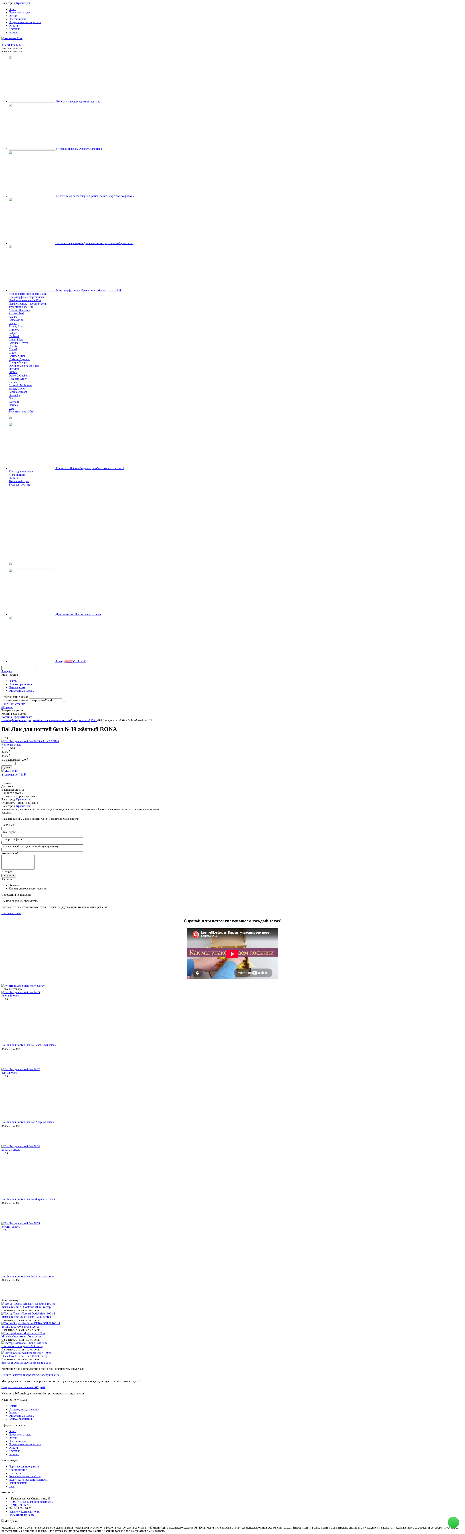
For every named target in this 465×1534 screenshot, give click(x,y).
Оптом (13, 15)
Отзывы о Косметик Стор (25, 1476)
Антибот (6, 871)
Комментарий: (10, 853)
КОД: (4, 747)
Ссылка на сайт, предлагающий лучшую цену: (30, 846)
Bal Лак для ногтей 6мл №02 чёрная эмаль (27, 1122)
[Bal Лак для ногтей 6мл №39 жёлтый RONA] (30, 741)
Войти (5, 703)
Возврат (14, 32)
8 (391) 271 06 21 (19, 1505)
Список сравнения (20, 684)
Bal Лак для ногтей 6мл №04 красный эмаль (28, 1199)
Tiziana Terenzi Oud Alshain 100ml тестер (26, 1316)
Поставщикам (17, 19)
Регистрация (17, 703)
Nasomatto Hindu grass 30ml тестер (22, 1346)
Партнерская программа (24, 1466)
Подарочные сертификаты (25, 22)
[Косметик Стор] (12, 38)
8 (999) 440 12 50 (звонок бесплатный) (32, 1501)
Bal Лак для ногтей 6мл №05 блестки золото (28, 1276)
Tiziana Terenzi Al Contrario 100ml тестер (26, 1306)
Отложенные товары (22, 690)
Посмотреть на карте (22, 1514)
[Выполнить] (64, 701)
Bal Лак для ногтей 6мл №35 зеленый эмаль (28, 1044)
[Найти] (36, 668)
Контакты (15, 1473)
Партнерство (17, 687)
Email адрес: (8, 832)
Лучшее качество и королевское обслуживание (30, 1374)
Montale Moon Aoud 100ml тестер (21, 1336)
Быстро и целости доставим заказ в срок (26, 1362)
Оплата (13, 25)
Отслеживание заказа (14, 700)
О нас (12, 9)
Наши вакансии (18, 1482)
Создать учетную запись (24, 1409)
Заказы (13, 680)
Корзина (6, 716)
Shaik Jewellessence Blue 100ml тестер (24, 1356)
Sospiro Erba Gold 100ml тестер (20, 1326)
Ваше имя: (7, 824)
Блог (12, 1486)
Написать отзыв (11, 744)
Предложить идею (20, 12)
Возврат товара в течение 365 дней (23, 1387)
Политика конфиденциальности (28, 1479)
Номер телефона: (12, 839)
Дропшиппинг (18, 1469)
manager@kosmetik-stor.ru (24, 1511)
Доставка (14, 28)
